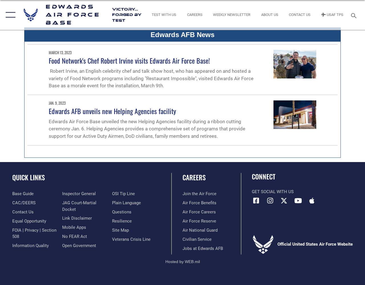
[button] (9, 15)
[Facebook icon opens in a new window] (256, 200)
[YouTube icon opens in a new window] (298, 200)
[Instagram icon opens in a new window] (270, 200)
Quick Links (28, 177)
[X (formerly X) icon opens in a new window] (284, 200)
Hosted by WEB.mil (182, 261)
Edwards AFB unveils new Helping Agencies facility (112, 111)
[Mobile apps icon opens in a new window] (312, 200)
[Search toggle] (355, 15)
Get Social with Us (273, 191)
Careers (194, 177)
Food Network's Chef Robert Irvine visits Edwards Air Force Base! (129, 60)
